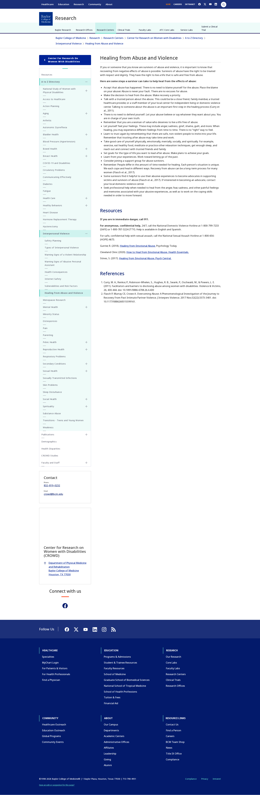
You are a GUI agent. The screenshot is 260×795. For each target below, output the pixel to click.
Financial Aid (111, 703)
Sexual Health (50, 370)
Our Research (173, 656)
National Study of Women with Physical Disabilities (59, 90)
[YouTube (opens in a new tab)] (210, 4)
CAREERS (177, 4)
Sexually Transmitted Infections (60, 378)
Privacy (204, 778)
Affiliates (109, 747)
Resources (46, 74)
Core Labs (171, 662)
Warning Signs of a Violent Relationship (65, 254)
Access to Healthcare (54, 99)
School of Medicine (115, 674)
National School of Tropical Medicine (125, 685)
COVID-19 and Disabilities (56, 163)
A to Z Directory (194, 38)
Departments (111, 730)
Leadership (110, 753)
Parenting (48, 335)
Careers (170, 736)
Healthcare (47, 4)
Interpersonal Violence (69, 43)
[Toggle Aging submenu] (86, 113)
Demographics (49, 441)
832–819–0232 (52, 485)
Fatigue (47, 190)
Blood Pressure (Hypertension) (59, 141)
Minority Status (51, 314)
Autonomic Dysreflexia (55, 127)
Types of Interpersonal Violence (62, 247)
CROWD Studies (49, 455)
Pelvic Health (50, 342)
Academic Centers (114, 736)
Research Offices (84, 29)
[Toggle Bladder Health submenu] (86, 134)
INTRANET (190, 4)
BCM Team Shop (175, 742)
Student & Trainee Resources (120, 662)
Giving (107, 759)
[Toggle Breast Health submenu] (86, 156)
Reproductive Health (53, 349)
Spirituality (48, 406)
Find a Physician (51, 680)
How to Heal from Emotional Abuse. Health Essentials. (157, 252)
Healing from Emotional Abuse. (138, 245)
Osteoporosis (50, 321)
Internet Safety (53, 278)
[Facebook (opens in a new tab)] (199, 4)
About (109, 4)
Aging (46, 113)
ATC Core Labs (167, 29)
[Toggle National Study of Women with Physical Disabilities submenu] (86, 90)
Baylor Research (63, 29)
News (169, 747)
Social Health (50, 399)
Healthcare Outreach (54, 724)
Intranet (217, 778)
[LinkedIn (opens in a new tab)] (216, 4)
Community (94, 4)
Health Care (49, 198)
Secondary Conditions (54, 363)
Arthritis (47, 120)
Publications (47, 434)
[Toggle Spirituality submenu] (86, 406)
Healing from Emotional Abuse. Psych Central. (145, 258)
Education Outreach (53, 730)
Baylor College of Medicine (71, 38)
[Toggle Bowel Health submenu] (86, 148)
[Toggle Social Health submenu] (86, 399)
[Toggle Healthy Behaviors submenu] (86, 205)
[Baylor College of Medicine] (46, 19)
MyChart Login (50, 662)
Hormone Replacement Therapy (60, 219)
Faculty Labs (145, 29)
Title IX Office (174, 753)
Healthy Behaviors (52, 205)
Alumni (108, 765)
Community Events (53, 742)
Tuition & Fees (112, 697)
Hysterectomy (50, 226)
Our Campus (111, 724)
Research (79, 4)
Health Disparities (50, 448)
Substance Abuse (52, 413)
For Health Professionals (56, 674)
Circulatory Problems (54, 170)
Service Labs (187, 29)
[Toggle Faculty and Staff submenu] (86, 462)
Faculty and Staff (50, 462)
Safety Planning (53, 240)
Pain (45, 328)
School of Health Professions (120, 691)
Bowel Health (50, 148)
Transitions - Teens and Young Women (63, 420)
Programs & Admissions (117, 656)
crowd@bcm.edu (53, 494)
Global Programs (51, 736)
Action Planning (51, 106)
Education (63, 4)
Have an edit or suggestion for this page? (56, 785)
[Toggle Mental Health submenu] (86, 307)
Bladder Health (51, 134)
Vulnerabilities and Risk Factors (61, 286)
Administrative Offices (116, 742)
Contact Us (172, 724)
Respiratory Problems (54, 356)
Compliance (172, 759)
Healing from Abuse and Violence (104, 43)
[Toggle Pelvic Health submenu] (86, 342)
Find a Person (173, 730)
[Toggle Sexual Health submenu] (86, 371)
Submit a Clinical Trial (209, 28)
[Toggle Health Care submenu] (86, 198)
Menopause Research (54, 300)
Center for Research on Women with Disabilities (154, 38)
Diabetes (47, 184)
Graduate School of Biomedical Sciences (127, 680)
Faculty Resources (114, 668)
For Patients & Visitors (54, 668)
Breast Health (50, 156)
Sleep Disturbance (52, 392)
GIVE (168, 4)
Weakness (48, 427)
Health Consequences (56, 272)
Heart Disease (50, 212)
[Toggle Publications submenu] (86, 434)
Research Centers (105, 29)
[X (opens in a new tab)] (205, 4)
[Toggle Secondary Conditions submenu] (86, 363)
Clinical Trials (124, 29)
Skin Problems (50, 384)
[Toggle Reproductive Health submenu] (86, 349)
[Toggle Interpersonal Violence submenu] (86, 233)
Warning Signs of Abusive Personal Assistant (63, 263)
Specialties (48, 656)
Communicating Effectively (57, 177)
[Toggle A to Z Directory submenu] (86, 81)
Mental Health (50, 307)
